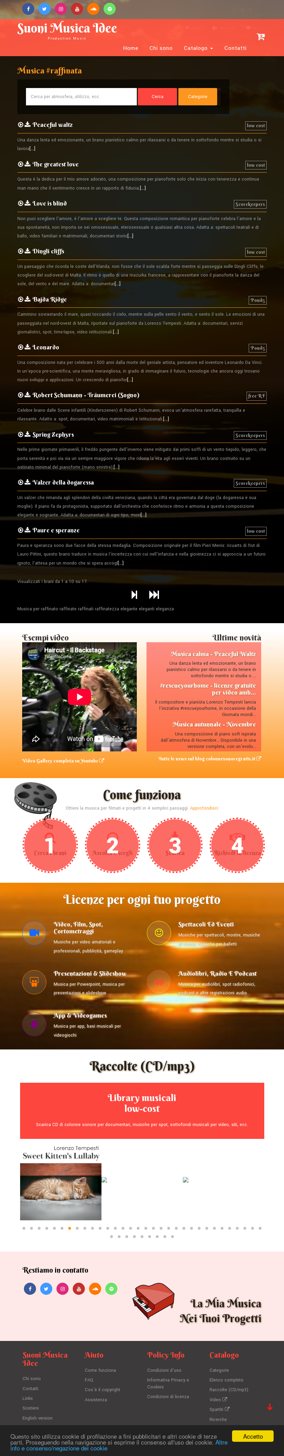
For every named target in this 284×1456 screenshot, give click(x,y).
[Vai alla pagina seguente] (134, 595)
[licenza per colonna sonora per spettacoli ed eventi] (159, 935)
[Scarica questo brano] (27, 124)
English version (38, 1418)
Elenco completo (226, 1380)
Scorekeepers (250, 204)
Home (131, 48)
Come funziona (100, 1370)
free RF (256, 396)
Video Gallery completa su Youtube (60, 761)
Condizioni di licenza (168, 1397)
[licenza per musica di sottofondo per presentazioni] (34, 984)
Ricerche (218, 1419)
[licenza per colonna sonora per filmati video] (34, 935)
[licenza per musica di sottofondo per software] (34, 1026)
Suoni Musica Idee (67, 30)
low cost (256, 125)
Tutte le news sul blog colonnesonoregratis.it (207, 759)
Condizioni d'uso (164, 1370)
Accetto (253, 1436)
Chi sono (161, 48)
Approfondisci (204, 808)
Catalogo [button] (197, 48)
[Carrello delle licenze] (261, 36)
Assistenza (96, 1400)
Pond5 (257, 300)
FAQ (89, 1380)
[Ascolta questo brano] (20, 124)
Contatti (235, 48)
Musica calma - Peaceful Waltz (213, 654)
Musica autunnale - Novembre (214, 724)
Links (28, 1398)
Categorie (219, 1370)
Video (216, 1400)
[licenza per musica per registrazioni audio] (159, 984)
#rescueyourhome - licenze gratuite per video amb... (208, 688)
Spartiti (217, 1409)
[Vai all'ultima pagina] (154, 595)
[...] (32, 149)
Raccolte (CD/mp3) (229, 1390)
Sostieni (31, 1408)
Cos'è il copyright (102, 1390)
